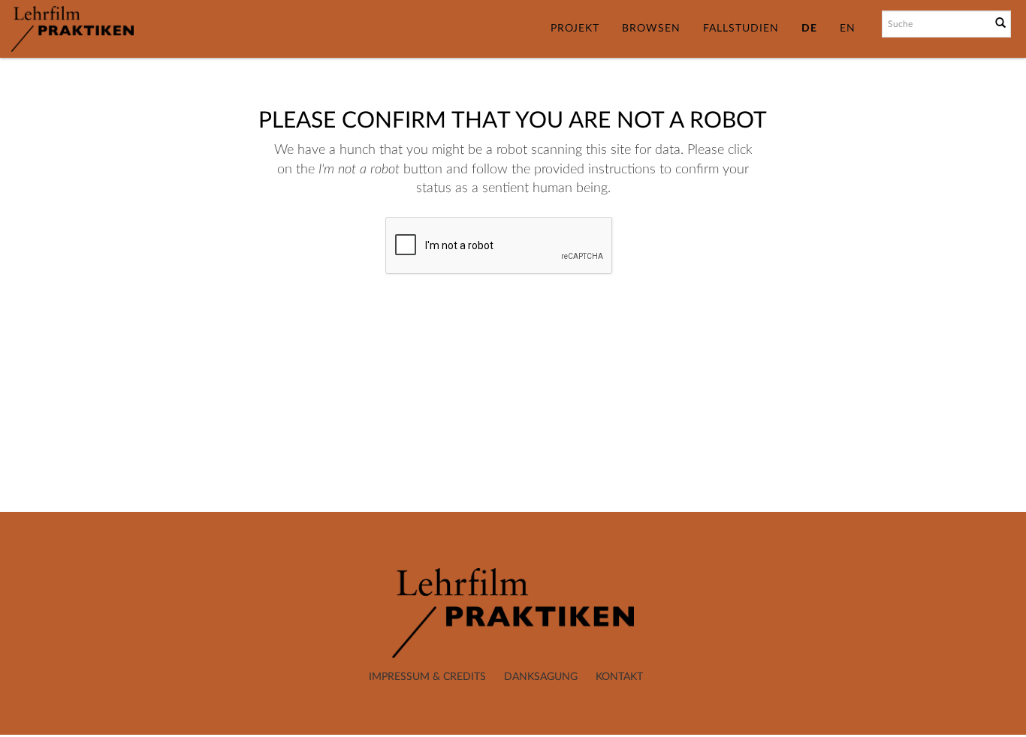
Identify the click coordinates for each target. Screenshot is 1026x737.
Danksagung (541, 677)
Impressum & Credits (427, 677)
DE (809, 28)
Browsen (651, 28)
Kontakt (619, 677)
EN (848, 28)
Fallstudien (741, 28)
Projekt (575, 28)
